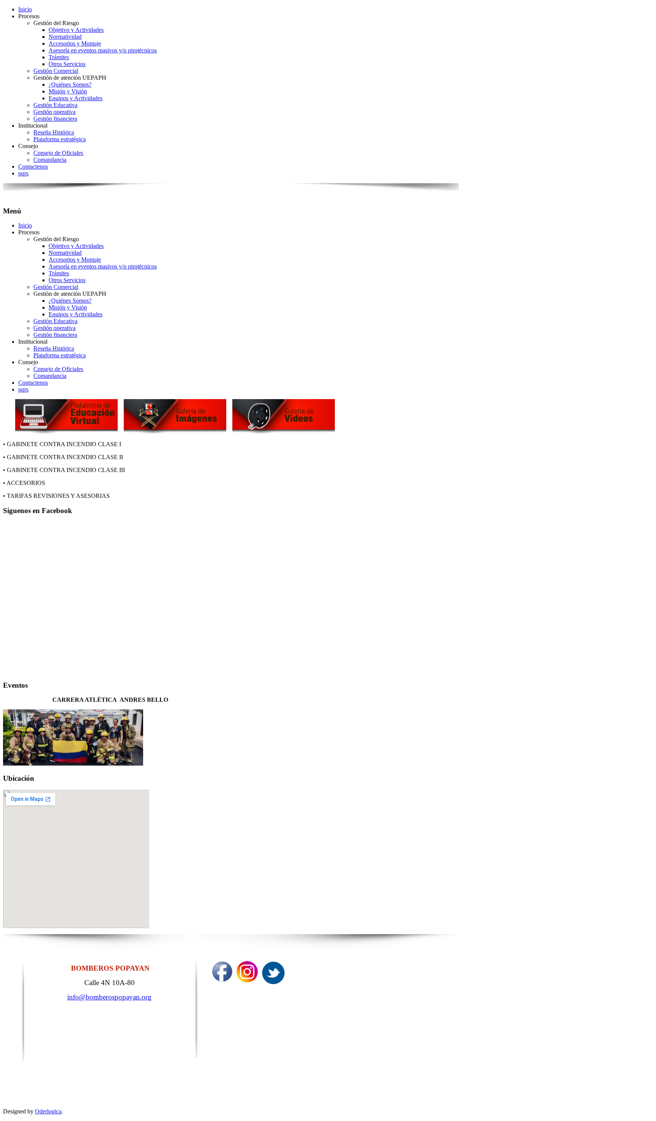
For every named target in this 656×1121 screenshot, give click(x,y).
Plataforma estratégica (59, 139)
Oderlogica (48, 1111)
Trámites (59, 57)
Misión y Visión (68, 91)
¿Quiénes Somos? (70, 84)
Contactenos (33, 166)
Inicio (25, 9)
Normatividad (65, 36)
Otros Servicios (67, 64)
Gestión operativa (54, 112)
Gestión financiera (55, 118)
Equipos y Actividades (75, 98)
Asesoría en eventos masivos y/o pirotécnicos (103, 50)
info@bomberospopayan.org (109, 997)
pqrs (23, 173)
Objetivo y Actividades (76, 30)
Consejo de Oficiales (58, 153)
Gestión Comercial (55, 71)
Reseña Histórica (53, 132)
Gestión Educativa (55, 105)
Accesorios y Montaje (75, 43)
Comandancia (49, 159)
